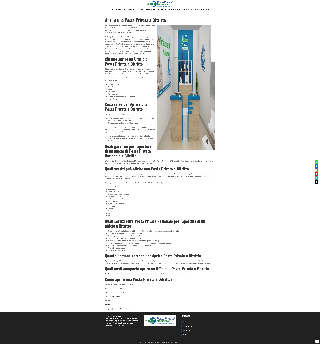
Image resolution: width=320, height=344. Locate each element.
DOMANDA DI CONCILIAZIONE (159, 10)
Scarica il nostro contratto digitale (114, 292)
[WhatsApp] (316, 162)
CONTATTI (206, 10)
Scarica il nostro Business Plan (113, 288)
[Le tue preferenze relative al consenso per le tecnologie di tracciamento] (317, 341)
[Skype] (316, 178)
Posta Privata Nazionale (114, 316)
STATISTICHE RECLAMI (188, 10)
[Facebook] (316, 166)
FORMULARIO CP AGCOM (174, 10)
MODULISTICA (198, 10)
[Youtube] (316, 174)
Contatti (185, 322)
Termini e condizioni (188, 326)
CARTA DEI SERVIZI (127, 10)
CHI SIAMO (118, 10)
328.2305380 (108, 305)
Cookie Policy (186, 335)
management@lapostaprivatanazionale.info (117, 309)
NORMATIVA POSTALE (139, 10)
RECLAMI (148, 10)
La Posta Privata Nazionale (152, 342)
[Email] (316, 182)
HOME (112, 10)
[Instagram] (316, 170)
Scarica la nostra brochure (112, 297)
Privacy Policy (186, 330)
